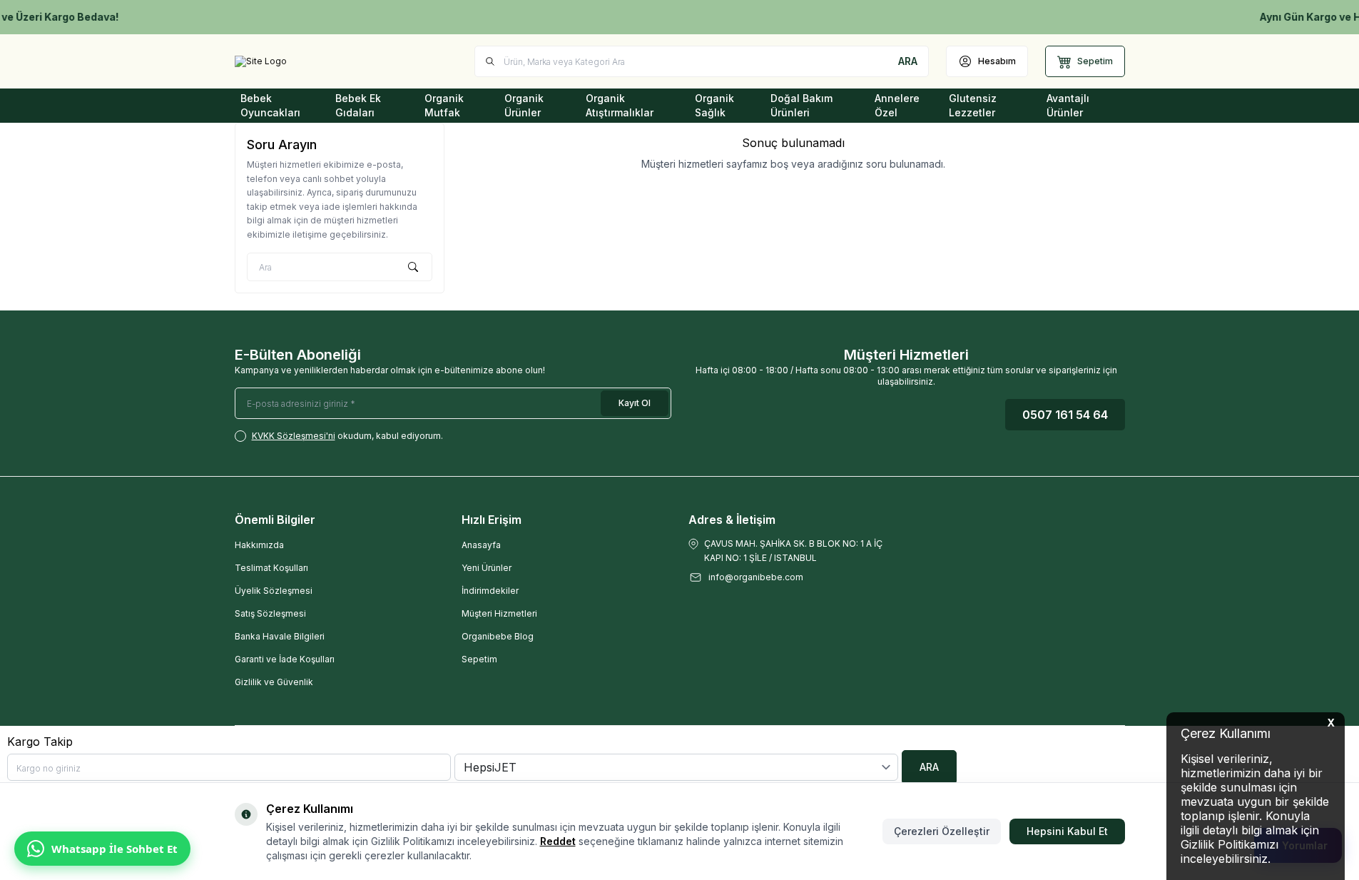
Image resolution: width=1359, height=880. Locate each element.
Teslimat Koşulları (271, 567)
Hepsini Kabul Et (1067, 831)
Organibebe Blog (498, 636)
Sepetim (479, 659)
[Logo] (261, 61)
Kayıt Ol (635, 403)
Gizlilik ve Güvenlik (274, 682)
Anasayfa (481, 545)
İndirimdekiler (490, 590)
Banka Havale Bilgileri (280, 636)
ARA (929, 767)
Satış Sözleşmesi (270, 613)
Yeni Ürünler (486, 567)
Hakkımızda (259, 545)
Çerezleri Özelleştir (941, 831)
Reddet (558, 841)
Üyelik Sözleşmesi (273, 590)
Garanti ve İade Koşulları (285, 659)
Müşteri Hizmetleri (499, 613)
